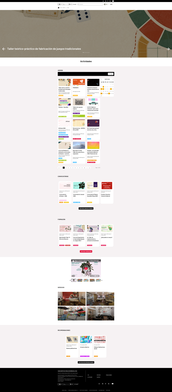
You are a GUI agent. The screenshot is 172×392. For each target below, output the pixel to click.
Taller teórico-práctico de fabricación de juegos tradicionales (44, 48)
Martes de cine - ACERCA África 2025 (79, 129)
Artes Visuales (62, 132)
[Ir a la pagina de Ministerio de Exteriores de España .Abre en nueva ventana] (63, 4)
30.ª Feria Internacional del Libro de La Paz (93, 129)
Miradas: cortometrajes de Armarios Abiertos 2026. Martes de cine (93, 152)
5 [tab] (87, 52)
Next (168, 49)
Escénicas (75, 95)
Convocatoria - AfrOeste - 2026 (63, 195)
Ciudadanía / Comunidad (63, 136)
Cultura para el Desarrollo (76, 116)
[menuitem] (91, 375)
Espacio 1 (100, 313)
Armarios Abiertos (84, 347)
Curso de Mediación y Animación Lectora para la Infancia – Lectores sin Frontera (64, 152)
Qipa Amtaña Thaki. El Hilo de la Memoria (64, 238)
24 (101, 93)
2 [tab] (84, 52)
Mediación (61, 95)
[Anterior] (101, 79)
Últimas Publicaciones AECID (99, 347)
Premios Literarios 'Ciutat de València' (105, 195)
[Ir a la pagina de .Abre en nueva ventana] (75, 4)
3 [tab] (85, 52)
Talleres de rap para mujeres (78, 107)
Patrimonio (61, 138)
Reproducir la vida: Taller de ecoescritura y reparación (78, 152)
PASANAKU (76, 87)
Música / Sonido (76, 113)
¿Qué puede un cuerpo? (106, 237)
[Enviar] (78, 4)
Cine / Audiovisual (76, 138)
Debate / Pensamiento (63, 134)
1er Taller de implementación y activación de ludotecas (93, 239)
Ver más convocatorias (86, 208)
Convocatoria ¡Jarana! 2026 (78, 195)
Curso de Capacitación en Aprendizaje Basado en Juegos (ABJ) (78, 239)
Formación (62, 245)
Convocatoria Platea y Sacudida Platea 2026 (92, 195)
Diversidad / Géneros (92, 160)
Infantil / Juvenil (62, 116)
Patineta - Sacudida (63, 107)
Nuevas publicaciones (71, 348)
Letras (89, 138)
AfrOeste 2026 (61, 128)
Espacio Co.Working (72, 299)
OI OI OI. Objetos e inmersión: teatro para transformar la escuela (92, 108)
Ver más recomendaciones (86, 362)
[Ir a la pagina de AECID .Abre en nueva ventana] (70, 4)
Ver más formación (86, 251)
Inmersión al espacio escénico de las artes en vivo (93, 89)
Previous (4, 49)
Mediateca (100, 299)
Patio (71, 313)
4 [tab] (86, 52)
